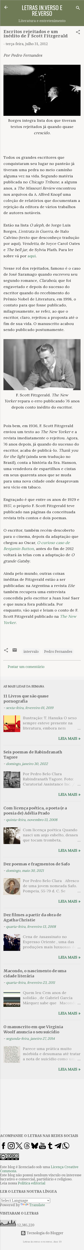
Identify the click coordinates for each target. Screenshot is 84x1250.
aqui (32, 255)
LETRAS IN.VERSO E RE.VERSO (42, 10)
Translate (37, 1205)
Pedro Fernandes (58, 652)
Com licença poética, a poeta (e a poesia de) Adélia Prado (35, 811)
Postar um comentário (26, 667)
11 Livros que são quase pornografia (25, 699)
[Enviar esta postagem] (14, 651)
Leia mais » (69, 738)
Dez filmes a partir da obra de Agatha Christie (32, 917)
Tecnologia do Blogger (44, 1233)
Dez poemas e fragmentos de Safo (36, 864)
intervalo (31, 652)
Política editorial (31, 1183)
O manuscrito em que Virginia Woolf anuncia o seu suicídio (33, 1029)
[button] (78, 32)
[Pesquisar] (78, 8)
